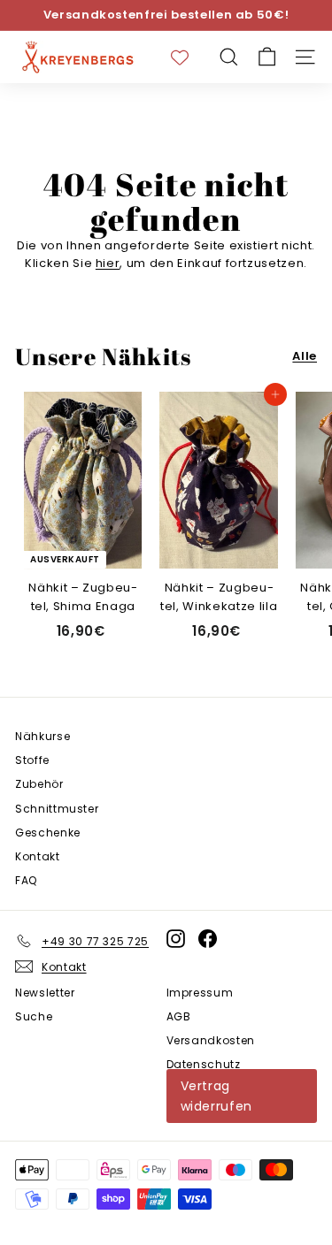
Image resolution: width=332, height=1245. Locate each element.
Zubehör (39, 783)
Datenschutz (203, 1064)
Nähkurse (42, 736)
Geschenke (48, 832)
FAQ (26, 880)
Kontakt (37, 856)
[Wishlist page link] (188, 57)
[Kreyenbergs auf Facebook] (207, 937)
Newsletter (45, 992)
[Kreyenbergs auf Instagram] (175, 937)
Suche (33, 1016)
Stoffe (32, 760)
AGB (178, 1016)
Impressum (200, 992)
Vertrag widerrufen (217, 1095)
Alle (304, 356)
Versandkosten (210, 1040)
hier (108, 263)
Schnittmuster (56, 808)
